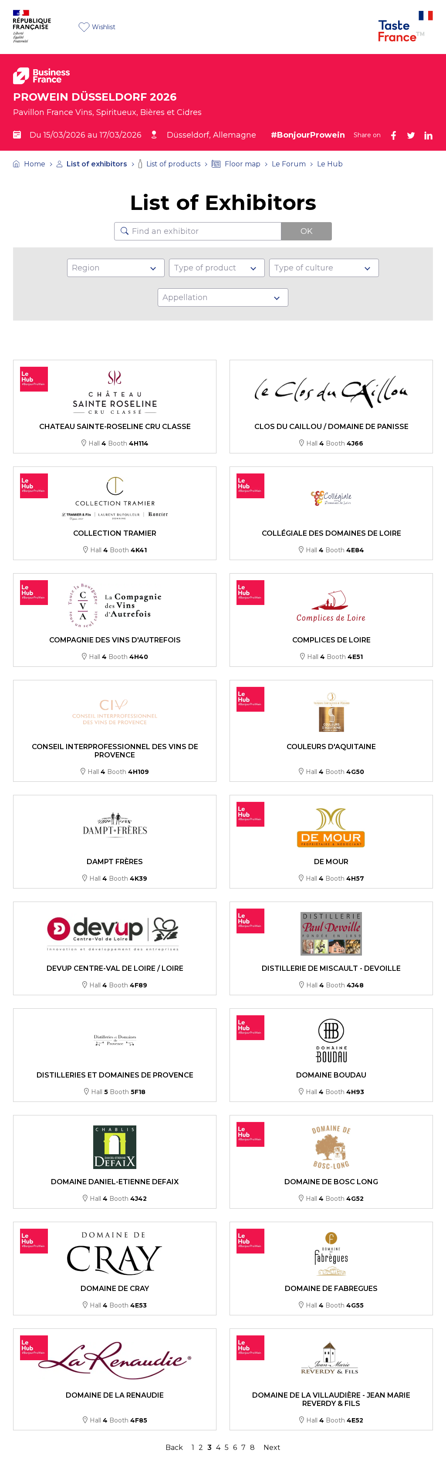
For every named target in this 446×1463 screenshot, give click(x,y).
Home (34, 164)
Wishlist (103, 27)
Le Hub (330, 164)
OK (307, 231)
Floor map (242, 164)
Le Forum (289, 164)
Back (174, 1447)
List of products (173, 164)
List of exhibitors (97, 164)
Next (272, 1447)
